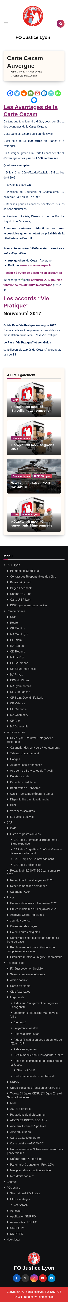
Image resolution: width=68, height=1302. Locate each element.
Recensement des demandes (28, 885)
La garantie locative (26, 1028)
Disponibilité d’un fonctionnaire (30, 799)
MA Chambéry (19, 714)
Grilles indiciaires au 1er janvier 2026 (34, 903)
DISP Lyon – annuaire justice (28, 605)
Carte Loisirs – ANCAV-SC (27, 1143)
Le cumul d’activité (22, 816)
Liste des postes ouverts (25, 834)
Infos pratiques (16, 732)
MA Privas (16, 674)
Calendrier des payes (23, 926)
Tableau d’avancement (24, 753)
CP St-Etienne (19, 663)
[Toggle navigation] (6, 24)
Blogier (28, 1296)
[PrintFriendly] (51, 93)
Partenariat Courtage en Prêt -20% (32, 1164)
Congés (15, 759)
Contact (11, 1181)
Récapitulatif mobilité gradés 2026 (32, 880)
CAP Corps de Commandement (34, 859)
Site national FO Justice (25, 1193)
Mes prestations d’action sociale (30, 1170)
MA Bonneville (19, 726)
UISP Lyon (13, 565)
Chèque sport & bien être (26, 1158)
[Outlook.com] (44, 93)
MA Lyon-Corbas (20, 686)
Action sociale (16, 962)
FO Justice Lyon (33, 37)
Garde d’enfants (20, 985)
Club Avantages (20, 991)
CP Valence (17, 703)
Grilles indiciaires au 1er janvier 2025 (34, 909)
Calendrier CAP (20, 891)
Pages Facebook (21, 588)
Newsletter (13, 1239)
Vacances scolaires (22, 811)
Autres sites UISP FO (23, 1222)
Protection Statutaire (23, 782)
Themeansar (45, 1296)
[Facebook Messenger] (34, 100)
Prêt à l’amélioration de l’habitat (34, 1076)
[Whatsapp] (58, 93)
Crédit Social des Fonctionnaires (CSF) (35, 1087)
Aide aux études (20, 1131)
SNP (13, 616)
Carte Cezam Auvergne (25, 1137)
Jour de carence (20, 920)
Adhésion (16, 1210)
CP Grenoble (18, 709)
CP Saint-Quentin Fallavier (27, 697)
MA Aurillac (17, 645)
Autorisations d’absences (26, 764)
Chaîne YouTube (21, 593)
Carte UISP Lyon (20, 599)
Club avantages (20, 1199)
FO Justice (13, 1187)
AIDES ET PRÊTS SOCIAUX (28, 1120)
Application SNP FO (23, 1216)
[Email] (31, 93)
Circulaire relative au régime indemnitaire (36, 957)
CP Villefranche (20, 691)
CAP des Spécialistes (27, 864)
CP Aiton (15, 720)
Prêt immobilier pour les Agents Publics (38, 1055)
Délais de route (19, 776)
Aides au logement (25, 1049)
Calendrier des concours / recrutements (35, 747)
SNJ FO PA (17, 1228)
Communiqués (21, 438)
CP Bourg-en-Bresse (23, 668)
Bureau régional (20, 582)
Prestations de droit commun (28, 1114)
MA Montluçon (19, 634)
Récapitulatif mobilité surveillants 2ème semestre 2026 (31, 525)
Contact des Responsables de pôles (33, 576)
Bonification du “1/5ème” (25, 787)
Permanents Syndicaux (25, 570)
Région (14, 622)
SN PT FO (16, 1233)
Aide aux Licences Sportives (28, 1126)
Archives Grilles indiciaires (27, 914)
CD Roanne (17, 651)
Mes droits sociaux (22, 1176)
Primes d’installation (26, 1033)
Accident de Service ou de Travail (31, 770)
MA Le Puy (17, 657)
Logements (17, 997)
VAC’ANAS (21, 1204)
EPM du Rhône (19, 680)
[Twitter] (17, 93)
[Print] (24, 93)
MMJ (13, 1103)
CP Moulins (17, 628)
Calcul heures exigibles (25, 932)
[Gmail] (37, 93)
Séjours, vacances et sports (27, 974)
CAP (15, 399)
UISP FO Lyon (42, 476)
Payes (11, 897)
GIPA (13, 805)
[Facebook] (10, 93)
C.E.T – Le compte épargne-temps (32, 793)
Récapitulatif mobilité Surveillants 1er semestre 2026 (30, 410)
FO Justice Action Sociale (26, 968)
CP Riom (16, 640)
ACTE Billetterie (20, 1108)
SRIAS (14, 1081)
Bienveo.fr (20, 1022)
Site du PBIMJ (26, 1070)
